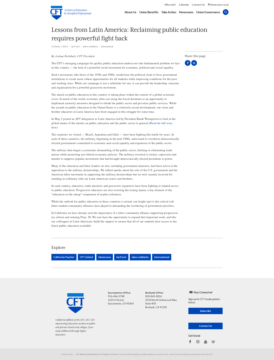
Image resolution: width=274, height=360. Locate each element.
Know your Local (219, 4)
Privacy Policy (67, 354)
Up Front (75, 46)
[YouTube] (205, 341)
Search (225, 12)
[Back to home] (69, 10)
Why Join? (170, 4)
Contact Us (198, 4)
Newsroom (104, 257)
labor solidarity (90, 46)
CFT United (86, 257)
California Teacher (64, 257)
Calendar (184, 4)
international (107, 46)
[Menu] (231, 12)
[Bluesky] (213, 341)
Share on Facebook (188, 63)
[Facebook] (190, 341)
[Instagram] (198, 341)
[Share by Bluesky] (194, 63)
